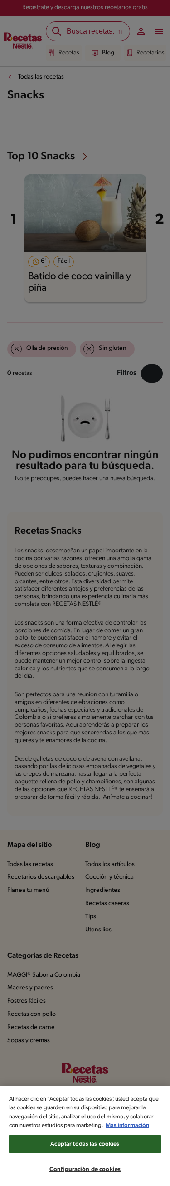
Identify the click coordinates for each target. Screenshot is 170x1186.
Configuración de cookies (85, 1169)
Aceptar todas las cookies (84, 1144)
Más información (127, 1125)
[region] (85, 1136)
